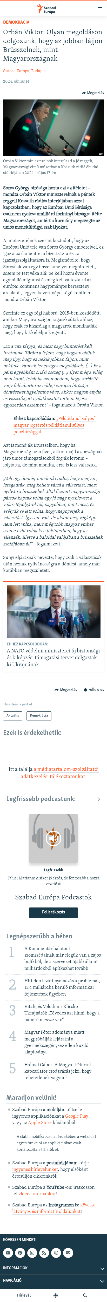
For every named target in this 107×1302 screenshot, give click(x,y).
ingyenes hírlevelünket (35, 1169)
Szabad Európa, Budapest (25, 71)
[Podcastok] (55, 1295)
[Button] (93, 93)
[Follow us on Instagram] (32, 1253)
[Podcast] (56, 1253)
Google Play (76, 1116)
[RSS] (44, 1253)
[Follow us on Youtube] (8, 1253)
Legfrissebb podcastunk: (41, 799)
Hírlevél (24, 1295)
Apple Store (40, 1123)
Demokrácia (16, 22)
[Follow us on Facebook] (20, 1253)
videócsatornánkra (37, 1194)
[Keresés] (85, 1295)
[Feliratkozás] (68, 1253)
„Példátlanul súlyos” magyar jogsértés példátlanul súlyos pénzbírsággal (55, 425)
